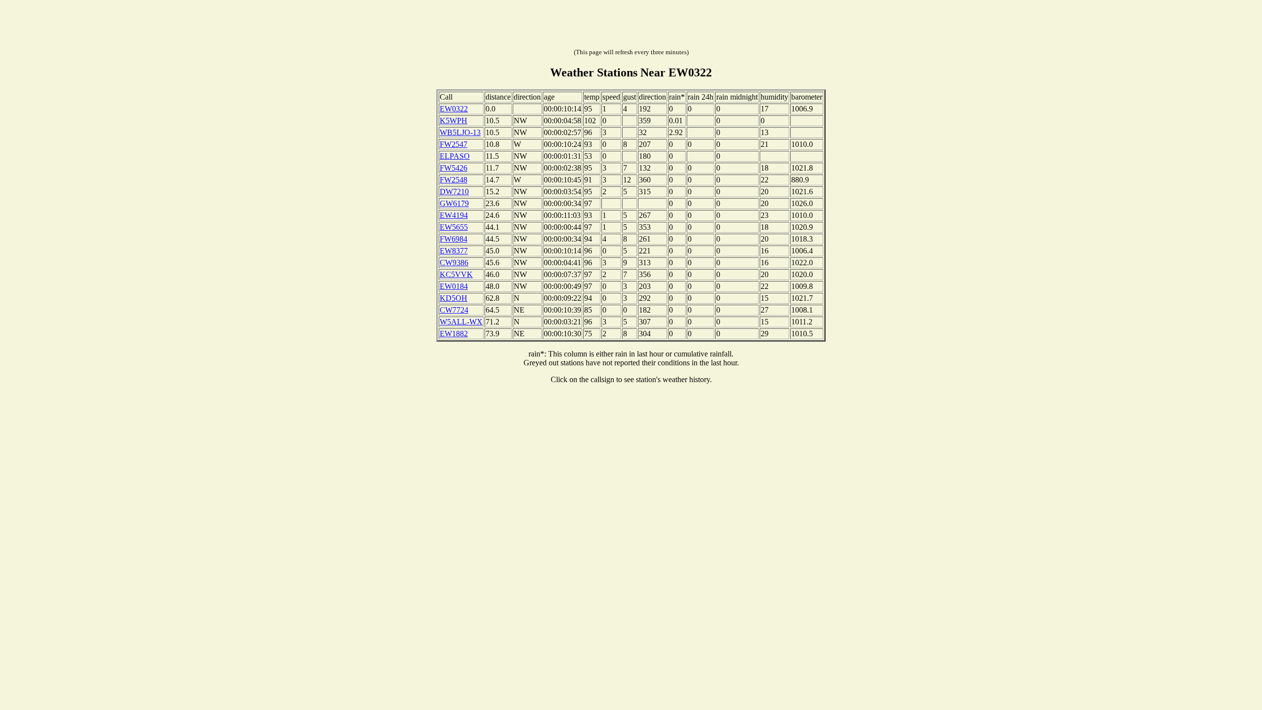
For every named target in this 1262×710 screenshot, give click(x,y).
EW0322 (454, 109)
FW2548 (453, 180)
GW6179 (454, 203)
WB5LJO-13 (460, 132)
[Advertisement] (631, 26)
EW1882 (454, 333)
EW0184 (454, 286)
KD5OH (453, 298)
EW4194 (454, 215)
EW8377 (454, 251)
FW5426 (453, 168)
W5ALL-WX (461, 322)
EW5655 (454, 227)
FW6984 (453, 239)
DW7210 (454, 191)
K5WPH (453, 120)
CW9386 (454, 262)
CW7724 (454, 310)
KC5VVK (456, 274)
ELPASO (455, 156)
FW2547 (453, 144)
